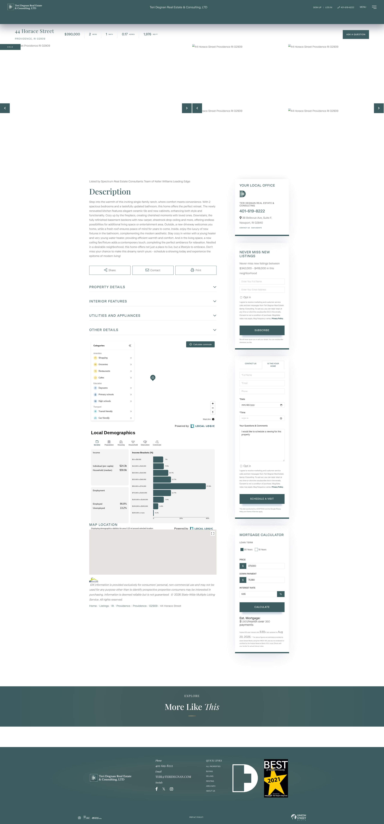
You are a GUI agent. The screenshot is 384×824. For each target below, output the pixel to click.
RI (112, 606)
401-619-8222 (347, 7)
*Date (242, 399)
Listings (104, 606)
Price (243, 559)
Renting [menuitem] (210, 781)
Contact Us (245, 228)
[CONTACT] (356, 34)
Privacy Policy (277, 318)
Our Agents (256, 228)
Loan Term (246, 542)
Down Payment (248, 574)
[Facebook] (156, 789)
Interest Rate (247, 588)
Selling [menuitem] (209, 776)
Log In (328, 7)
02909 (153, 606)
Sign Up (317, 7)
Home (93, 606)
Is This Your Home (273, 365)
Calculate (262, 607)
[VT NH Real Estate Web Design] (298, 817)
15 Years (262, 549)
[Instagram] (171, 789)
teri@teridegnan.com (173, 777)
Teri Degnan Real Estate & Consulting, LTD (178, 7)
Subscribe (262, 330)
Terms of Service (252, 512)
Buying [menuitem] (209, 771)
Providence (123, 606)
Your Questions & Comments (254, 425)
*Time (242, 412)
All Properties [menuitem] (213, 766)
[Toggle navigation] (368, 7)
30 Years (248, 549)
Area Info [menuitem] (210, 786)
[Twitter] (163, 789)
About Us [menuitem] (210, 791)
